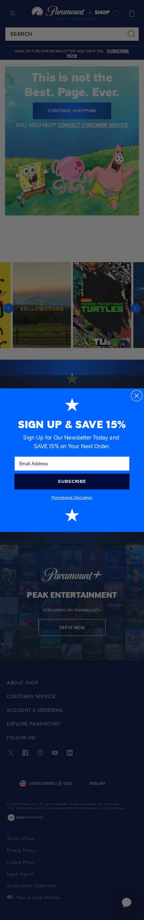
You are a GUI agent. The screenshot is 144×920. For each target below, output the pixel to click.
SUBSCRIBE (72, 481)
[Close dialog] (137, 395)
